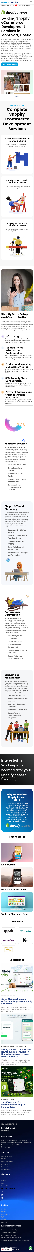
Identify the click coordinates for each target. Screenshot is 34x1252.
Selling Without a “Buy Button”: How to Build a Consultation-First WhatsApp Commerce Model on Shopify (16, 1053)
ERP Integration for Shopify (9, 1235)
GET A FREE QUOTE (10, 64)
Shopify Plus (5, 1211)
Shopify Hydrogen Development (10, 1230)
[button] (16, 97)
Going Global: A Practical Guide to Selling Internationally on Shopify (16, 1001)
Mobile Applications (7, 1161)
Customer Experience (7, 1167)
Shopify (3, 1209)
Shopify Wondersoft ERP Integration (11, 1238)
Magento (4, 1219)
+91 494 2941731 (8, 1147)
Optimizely (4, 1222)
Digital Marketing (6, 1169)
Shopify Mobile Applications (9, 1232)
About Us (4, 1178)
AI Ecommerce (5, 1164)
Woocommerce (5, 1214)
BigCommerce (5, 1217)
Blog (2, 1183)
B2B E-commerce (6, 1159)
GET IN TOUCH (9, 779)
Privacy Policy (5, 1186)
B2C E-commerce (6, 1156)
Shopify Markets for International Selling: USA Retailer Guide (14, 1104)
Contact (3, 1180)
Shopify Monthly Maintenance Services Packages (15, 1240)
